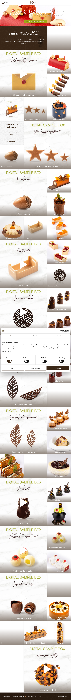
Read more (11, 142)
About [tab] (59, 336)
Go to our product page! (35, 21)
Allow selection (35, 368)
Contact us (30, 696)
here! (11, 134)
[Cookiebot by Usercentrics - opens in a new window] (61, 330)
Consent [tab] (12, 336)
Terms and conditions (18, 696)
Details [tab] (35, 336)
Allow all (58, 368)
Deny (13, 368)
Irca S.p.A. (38, 696)
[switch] (26, 361)
